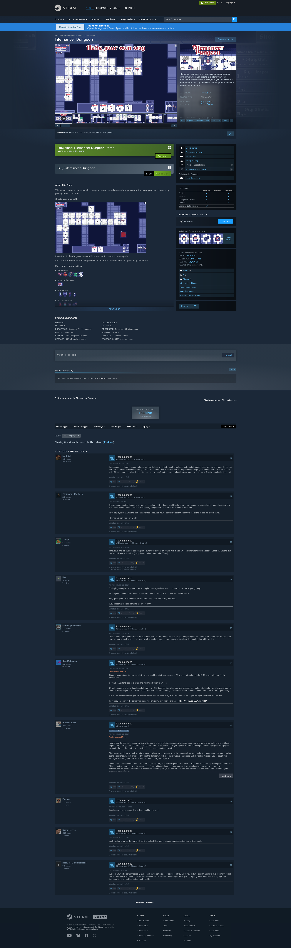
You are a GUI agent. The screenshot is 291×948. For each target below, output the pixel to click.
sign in (219, 3)
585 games (66, 497)
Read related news (188, 287)
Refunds (187, 941)
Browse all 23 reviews (144, 902)
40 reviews (66, 500)
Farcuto (66, 799)
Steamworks (142, 931)
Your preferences (229, 400)
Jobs (165, 926)
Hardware (167, 931)
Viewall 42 (228, 238)
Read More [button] (226, 776)
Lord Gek (66, 456)
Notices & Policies (192, 931)
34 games (66, 580)
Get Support (214, 931)
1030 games (67, 726)
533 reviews (66, 728)
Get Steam (214, 921)
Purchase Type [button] (80, 426)
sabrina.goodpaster (71, 625)
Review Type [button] (61, 426)
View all (232, 369)
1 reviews (66, 868)
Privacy (187, 921)
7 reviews (66, 583)
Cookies (187, 936)
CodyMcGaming (69, 661)
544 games (66, 543)
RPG (182, 120)
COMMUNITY (103, 8)
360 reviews (66, 462)
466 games (66, 664)
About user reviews (212, 400)
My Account (214, 936)
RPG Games (70, 35)
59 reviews (66, 667)
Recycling (167, 936)
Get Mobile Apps (216, 926)
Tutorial (225, 120)
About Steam (143, 921)
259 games (66, 802)
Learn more (63, 151)
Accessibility (189, 926)
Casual (188, 256)
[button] (59, 19)
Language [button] (98, 426)
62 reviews (66, 631)
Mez (64, 577)
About (117, 8)
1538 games (67, 833)
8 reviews (66, 545)
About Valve (168, 921)
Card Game (216, 120)
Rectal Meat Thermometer (74, 863)
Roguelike (190, 120)
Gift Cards (141, 941)
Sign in (60, 132)
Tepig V (66, 540)
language (229, 3)
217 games (66, 629)
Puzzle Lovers (69, 723)
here (102, 378)
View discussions (187, 291)
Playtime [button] (131, 426)
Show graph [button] (227, 426)
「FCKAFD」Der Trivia (72, 494)
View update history (188, 283)
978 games (66, 866)
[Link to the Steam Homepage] (66, 10)
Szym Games (207, 101)
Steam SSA (142, 926)
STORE (90, 8)
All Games (59, 35)
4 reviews (66, 805)
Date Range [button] (115, 426)
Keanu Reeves (69, 830)
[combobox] (198, 19)
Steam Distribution (145, 936)
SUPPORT (129, 8)
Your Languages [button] (70, 436)
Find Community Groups (190, 295)
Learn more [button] (225, 221)
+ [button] (231, 120)
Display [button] (145, 426)
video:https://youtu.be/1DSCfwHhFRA (190, 701)
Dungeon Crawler (202, 120)
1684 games (67, 459)
